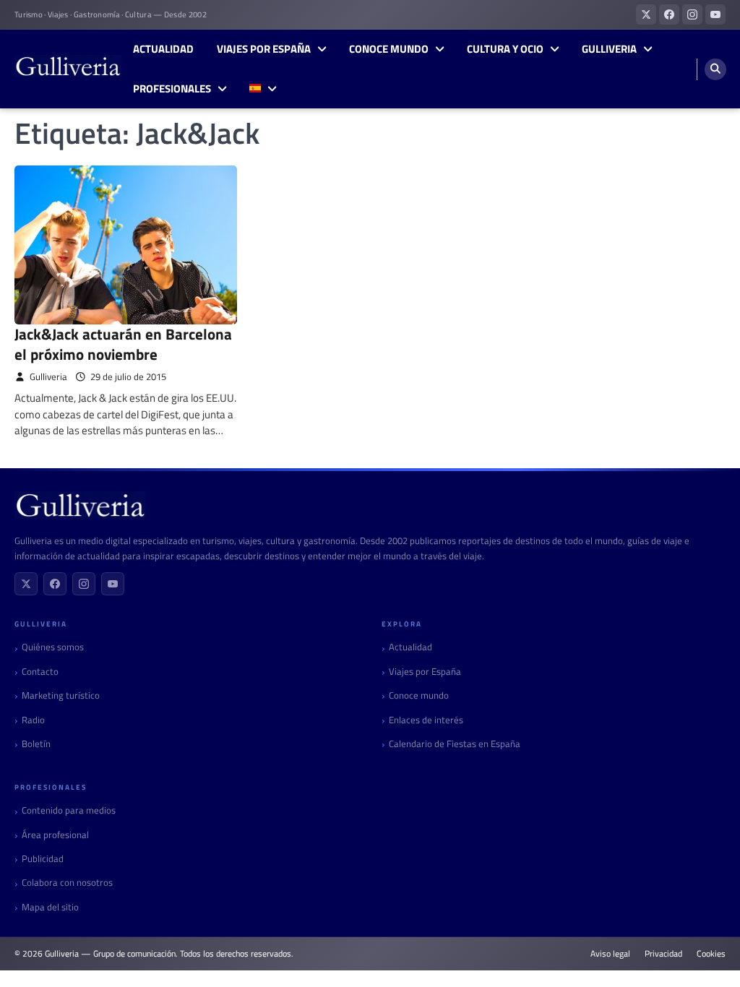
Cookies (711, 953)
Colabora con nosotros (67, 882)
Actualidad (163, 49)
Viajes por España (264, 49)
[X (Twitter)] (26, 583)
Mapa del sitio (50, 907)
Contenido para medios (69, 810)
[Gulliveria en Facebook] (669, 14)
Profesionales (172, 89)
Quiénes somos (53, 647)
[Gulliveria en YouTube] (715, 14)
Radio (33, 720)
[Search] (715, 69)
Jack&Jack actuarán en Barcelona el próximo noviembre (123, 343)
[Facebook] (54, 583)
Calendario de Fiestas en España (454, 744)
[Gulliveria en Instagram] (692, 14)
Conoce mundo (389, 49)
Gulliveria (609, 49)
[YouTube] (112, 583)
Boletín (36, 744)
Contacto (40, 671)
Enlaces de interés (426, 720)
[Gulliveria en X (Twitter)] (646, 14)
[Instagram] (83, 583)
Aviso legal (610, 953)
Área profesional (55, 835)
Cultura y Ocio (505, 49)
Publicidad (43, 859)
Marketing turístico (61, 695)
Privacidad (663, 953)
